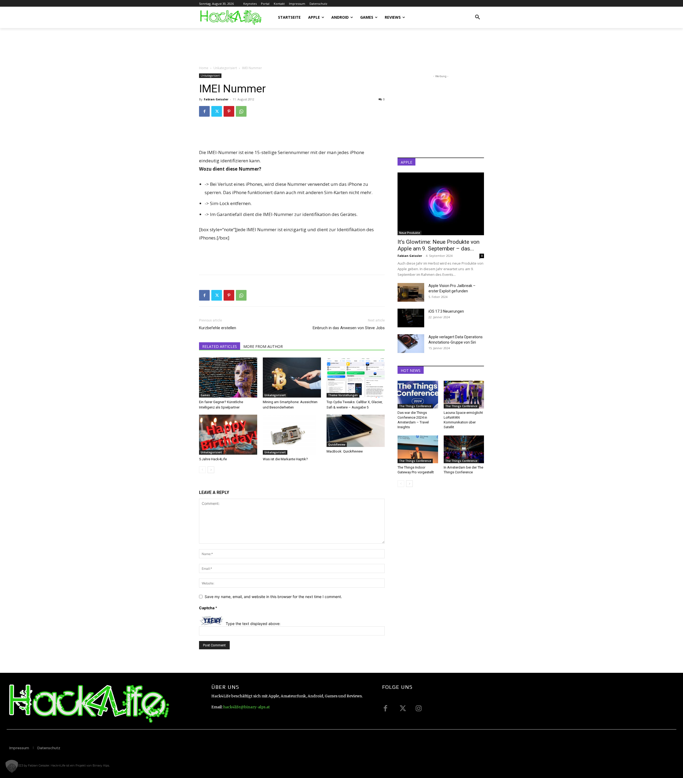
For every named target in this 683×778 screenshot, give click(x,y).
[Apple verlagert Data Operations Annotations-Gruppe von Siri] (411, 343)
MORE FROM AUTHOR (263, 346)
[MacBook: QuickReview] (356, 431)
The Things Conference (415, 406)
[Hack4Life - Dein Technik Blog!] (88, 703)
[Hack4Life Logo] (230, 17)
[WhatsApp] (241, 111)
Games (205, 395)
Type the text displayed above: (253, 623)
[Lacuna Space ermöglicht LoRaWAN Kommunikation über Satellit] (464, 394)
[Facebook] (204, 111)
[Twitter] (216, 111)
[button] (477, 17)
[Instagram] (418, 708)
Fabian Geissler (216, 99)
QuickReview (336, 444)
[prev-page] (202, 469)
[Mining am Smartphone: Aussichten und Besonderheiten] (292, 377)
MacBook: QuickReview (345, 451)
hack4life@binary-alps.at (246, 707)
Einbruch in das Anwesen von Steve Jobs (349, 327)
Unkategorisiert (225, 68)
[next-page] (211, 469)
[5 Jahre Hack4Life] (228, 435)
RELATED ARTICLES (219, 346)
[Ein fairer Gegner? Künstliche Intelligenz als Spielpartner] (228, 377)
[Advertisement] (296, 46)
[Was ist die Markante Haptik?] (292, 435)
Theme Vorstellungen (343, 395)
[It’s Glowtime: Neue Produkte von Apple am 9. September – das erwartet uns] (441, 203)
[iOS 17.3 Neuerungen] (411, 318)
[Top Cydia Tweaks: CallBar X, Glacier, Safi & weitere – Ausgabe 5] (356, 377)
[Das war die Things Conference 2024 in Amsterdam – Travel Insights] (418, 394)
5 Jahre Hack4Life (213, 459)
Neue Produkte (409, 233)
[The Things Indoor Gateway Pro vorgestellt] (418, 449)
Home (203, 68)
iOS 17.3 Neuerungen (446, 311)
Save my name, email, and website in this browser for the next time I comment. (273, 596)
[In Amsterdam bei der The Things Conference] (464, 449)
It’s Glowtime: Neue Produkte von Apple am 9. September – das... (438, 245)
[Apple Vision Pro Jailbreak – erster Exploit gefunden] (411, 292)
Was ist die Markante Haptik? (285, 459)
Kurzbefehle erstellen (217, 327)
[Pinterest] (229, 111)
